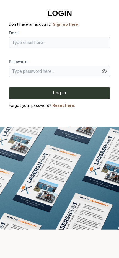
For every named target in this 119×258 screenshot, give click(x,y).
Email (14, 33)
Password (18, 62)
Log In (59, 93)
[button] (104, 72)
